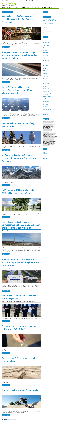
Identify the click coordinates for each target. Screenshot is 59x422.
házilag (53, 133)
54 (12, 419)
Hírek (3, 7)
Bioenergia (39, 0)
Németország (50, 140)
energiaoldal (10, 61)
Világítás (45, 112)
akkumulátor (45, 121)
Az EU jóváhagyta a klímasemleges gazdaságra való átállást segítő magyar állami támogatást (19, 90)
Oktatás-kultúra (46, 101)
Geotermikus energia (52, 0)
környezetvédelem (46, 136)
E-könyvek (46, 57)
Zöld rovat (46, 116)
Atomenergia (46, 42)
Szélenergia (33, 0)
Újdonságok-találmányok (6, 0)
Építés (45, 68)
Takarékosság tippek (15, 0)
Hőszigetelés (46, 83)
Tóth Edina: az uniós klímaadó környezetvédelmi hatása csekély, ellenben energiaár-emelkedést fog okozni (21, 225)
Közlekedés (37, 7)
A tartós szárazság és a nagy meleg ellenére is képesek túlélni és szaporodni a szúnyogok (50, 26)
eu (52, 127)
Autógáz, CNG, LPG (47, 45)
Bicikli (45, 47)
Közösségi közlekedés (48, 96)
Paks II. (50, 141)
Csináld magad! (46, 55)
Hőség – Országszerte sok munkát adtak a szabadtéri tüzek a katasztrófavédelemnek (49, 30)
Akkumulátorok (46, 39)
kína (50, 135)
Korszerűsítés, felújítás (19, 7)
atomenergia (51, 121)
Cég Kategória (46, 53)
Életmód (15, 230)
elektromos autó (49, 125)
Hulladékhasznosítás (47, 84)
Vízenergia (46, 114)
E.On (44, 125)
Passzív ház (46, 106)
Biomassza (46, 52)
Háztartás (30, 7)
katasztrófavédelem (50, 134)
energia (52, 126)
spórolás (52, 142)
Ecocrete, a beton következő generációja (20, 390)
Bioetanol (45, 50)
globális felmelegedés (47, 129)
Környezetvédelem (22, 61)
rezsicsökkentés (46, 142)
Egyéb (45, 58)
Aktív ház (45, 40)
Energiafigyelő (46, 67)
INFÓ (55, 7)
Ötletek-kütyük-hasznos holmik (49, 102)
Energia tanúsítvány (47, 63)
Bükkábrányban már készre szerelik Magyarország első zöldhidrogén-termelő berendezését (20, 262)
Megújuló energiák (47, 7)
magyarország (54, 136)
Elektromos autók (47, 60)
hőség (44, 134)
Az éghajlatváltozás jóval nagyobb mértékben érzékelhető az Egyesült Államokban (17, 19)
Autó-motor (46, 44)
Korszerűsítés (46, 91)
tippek (54, 143)
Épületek (8, 7)
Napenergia (22, 0)
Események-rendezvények (48, 71)
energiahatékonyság (47, 127)
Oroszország (45, 141)
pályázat (54, 141)
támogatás (45, 144)
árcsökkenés (50, 144)
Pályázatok (46, 104)
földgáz (44, 128)
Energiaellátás (46, 65)
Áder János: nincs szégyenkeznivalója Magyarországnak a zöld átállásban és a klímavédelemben (19, 55)
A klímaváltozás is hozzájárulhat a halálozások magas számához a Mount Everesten (19, 158)
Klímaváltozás (17, 61)
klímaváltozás (46, 135)
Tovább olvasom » (6, 47)
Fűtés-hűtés (28, 0)
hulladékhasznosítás (47, 133)
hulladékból (45, 132)
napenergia (45, 140)
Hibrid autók (46, 80)
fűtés (48, 128)
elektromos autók (46, 126)
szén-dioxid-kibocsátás (47, 143)
